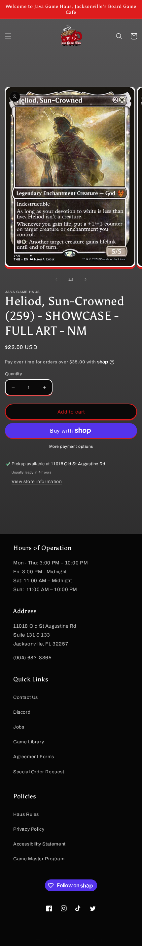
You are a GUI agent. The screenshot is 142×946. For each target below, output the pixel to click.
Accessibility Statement (39, 844)
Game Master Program (38, 858)
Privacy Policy (28, 829)
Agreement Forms (33, 756)
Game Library (28, 741)
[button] (8, 36)
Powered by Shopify (94, 940)
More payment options (71, 446)
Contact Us (25, 697)
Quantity (13, 374)
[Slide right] (85, 279)
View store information (37, 481)
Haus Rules (26, 814)
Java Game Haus (60, 940)
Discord (21, 712)
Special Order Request (38, 771)
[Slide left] (56, 279)
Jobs (18, 727)
